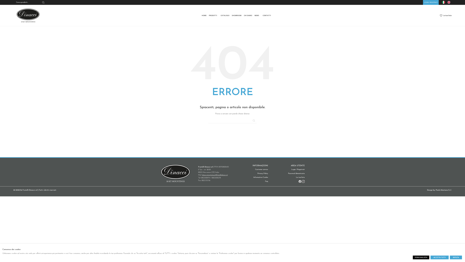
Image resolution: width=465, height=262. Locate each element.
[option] (449, 2)
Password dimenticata (296, 173)
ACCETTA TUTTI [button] (440, 257)
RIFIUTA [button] (456, 257)
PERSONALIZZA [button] (421, 257)
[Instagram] (303, 181)
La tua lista (300, 177)
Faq (266, 181)
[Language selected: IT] (447, 2)
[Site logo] (28, 15)
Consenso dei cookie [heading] (11, 249)
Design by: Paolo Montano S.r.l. (439, 190)
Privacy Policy (262, 173)
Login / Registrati (298, 169)
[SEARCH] (254, 120)
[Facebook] (300, 181)
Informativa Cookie (260, 177)
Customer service (261, 169)
